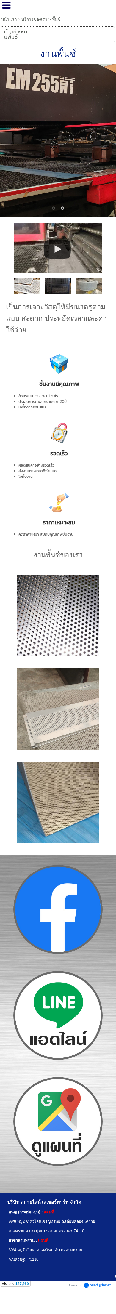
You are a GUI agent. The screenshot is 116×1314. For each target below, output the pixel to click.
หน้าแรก (9, 19)
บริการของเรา (34, 19)
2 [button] (62, 208)
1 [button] (54, 208)
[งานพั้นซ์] (58, 246)
